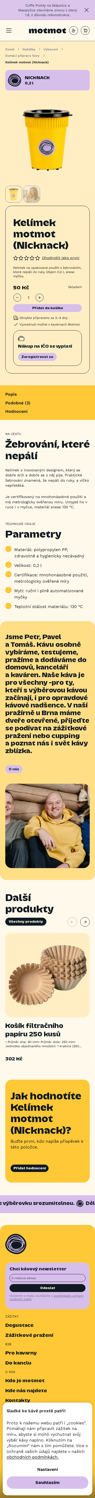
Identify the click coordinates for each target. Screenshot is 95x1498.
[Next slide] (85, 922)
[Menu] (8, 30)
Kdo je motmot (25, 1380)
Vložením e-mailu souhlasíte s (47, 1297)
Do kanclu (18, 1363)
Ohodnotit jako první (60, 257)
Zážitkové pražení (29, 1335)
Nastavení (47, 1469)
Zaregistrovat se (37, 356)
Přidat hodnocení (29, 1168)
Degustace (19, 1325)
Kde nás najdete (26, 1390)
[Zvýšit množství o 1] (40, 297)
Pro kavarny (21, 1353)
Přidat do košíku (47, 308)
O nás (14, 769)
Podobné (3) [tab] (17, 403)
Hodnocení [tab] (16, 411)
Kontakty (17, 1400)
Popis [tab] (11, 394)
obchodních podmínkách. (33, 1457)
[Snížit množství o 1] (17, 297)
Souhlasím (47, 1482)
